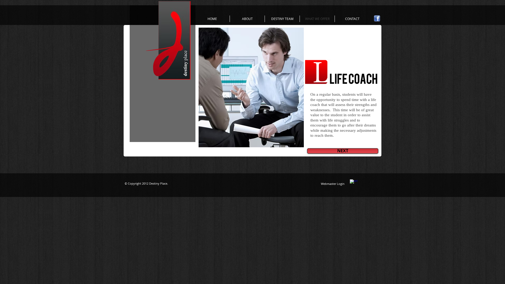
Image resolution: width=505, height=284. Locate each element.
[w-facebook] (353, 183)
